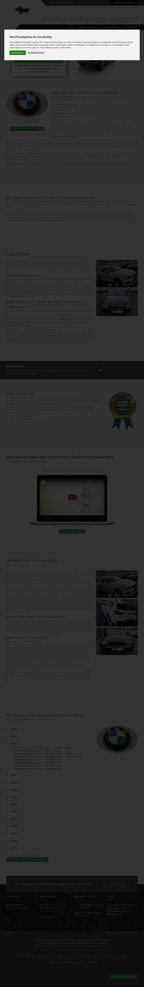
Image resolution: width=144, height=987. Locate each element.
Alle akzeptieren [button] (17, 53)
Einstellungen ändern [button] (36, 53)
